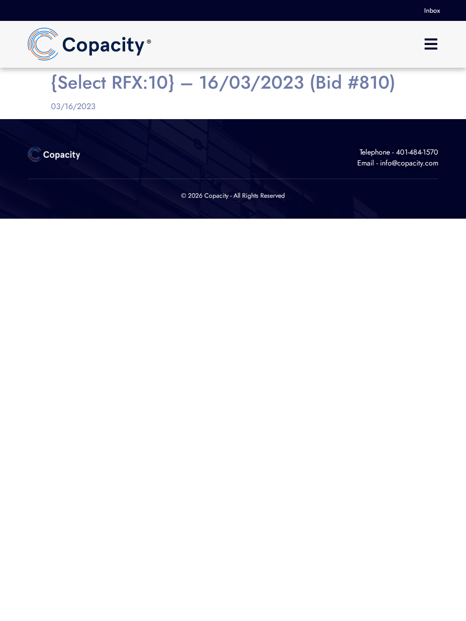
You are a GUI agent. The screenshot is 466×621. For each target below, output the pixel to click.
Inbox (432, 10)
